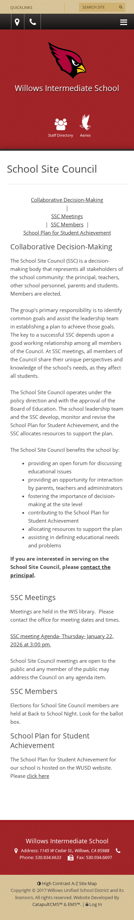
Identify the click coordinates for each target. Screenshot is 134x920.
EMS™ (74, 904)
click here (38, 775)
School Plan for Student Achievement (67, 232)
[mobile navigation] (123, 21)
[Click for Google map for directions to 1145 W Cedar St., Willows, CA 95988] (16, 21)
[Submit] (120, 7)
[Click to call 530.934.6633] (33, 21)
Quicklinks (21, 7)
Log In (95, 904)
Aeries (85, 135)
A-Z (84, 883)
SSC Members (67, 224)
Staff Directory (60, 135)
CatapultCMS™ (47, 904)
